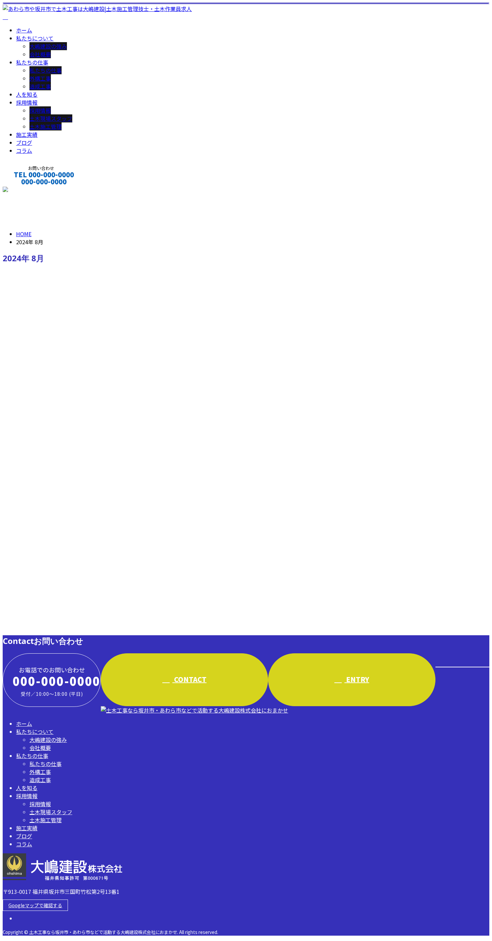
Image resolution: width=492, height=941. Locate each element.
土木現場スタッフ (50, 118)
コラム (24, 151)
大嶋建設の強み (48, 46)
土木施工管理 (45, 126)
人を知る (26, 94)
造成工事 (40, 86)
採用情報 (26, 102)
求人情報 (40, 625)
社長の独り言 (45, 568)
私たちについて (35, 38)
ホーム (24, 30)
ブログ (24, 142)
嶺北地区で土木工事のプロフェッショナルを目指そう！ (82, 596)
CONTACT (26, 190)
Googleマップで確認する (35, 905)
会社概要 (40, 54)
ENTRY (356, 679)
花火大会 (15, 540)
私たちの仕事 (32, 62)
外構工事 (40, 78)
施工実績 (26, 134)
